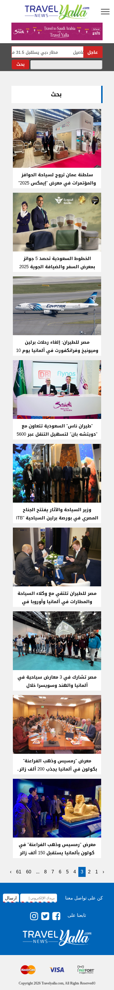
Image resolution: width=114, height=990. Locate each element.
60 (28, 871)
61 (18, 871)
